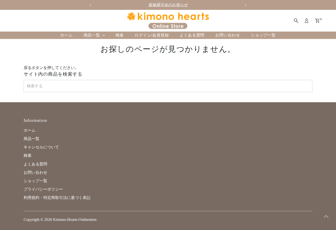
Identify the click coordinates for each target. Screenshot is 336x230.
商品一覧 (92, 35)
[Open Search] (296, 20)
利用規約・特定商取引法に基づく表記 (57, 197)
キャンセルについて (41, 147)
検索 (120, 35)
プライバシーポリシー (43, 189)
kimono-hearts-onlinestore (74, 219)
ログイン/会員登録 (152, 35)
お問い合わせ (227, 35)
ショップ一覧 (263, 35)
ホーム (66, 35)
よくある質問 (192, 35)
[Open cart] (317, 20)
